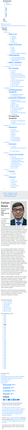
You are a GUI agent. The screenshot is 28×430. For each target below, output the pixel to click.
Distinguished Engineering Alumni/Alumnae (11, 378)
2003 (5, 351)
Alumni (6, 152)
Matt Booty (6, 306)
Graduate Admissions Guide (18, 124)
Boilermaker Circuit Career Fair (19, 148)
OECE (15, 194)
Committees (14, 181)
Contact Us (14, 42)
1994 (5, 365)
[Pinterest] (14, 400)
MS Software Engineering (17, 108)
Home (6, 30)
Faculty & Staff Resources (17, 86)
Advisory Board (15, 166)
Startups (13, 134)
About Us (7, 32)
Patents (13, 136)
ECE (16, 193)
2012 (5, 337)
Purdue (7, 2)
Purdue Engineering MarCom (13, 417)
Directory (13, 70)
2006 (5, 346)
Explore (7, 387)
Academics (7, 88)
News (12, 47)
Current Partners (15, 151)
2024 (5, 318)
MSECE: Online (15, 106)
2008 (5, 343)
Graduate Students (17, 98)
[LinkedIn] (16, 400)
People (6, 394)
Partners (7, 142)
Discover (7, 384)
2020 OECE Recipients (10, 196)
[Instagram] (11, 400)
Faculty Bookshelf (15, 81)
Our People (7, 66)
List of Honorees (8, 301)
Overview (13, 129)
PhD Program (14, 111)
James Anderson (8, 303)
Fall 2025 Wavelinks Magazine (18, 53)
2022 (5, 321)
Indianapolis (14, 55)
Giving (6, 169)
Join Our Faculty (15, 83)
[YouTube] (6, 9)
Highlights (13, 38)
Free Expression (12, 410)
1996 (5, 362)
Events (13, 51)
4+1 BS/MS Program (16, 96)
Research (7, 125)
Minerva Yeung (7, 311)
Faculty (13, 72)
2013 (5, 335)
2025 (5, 316)
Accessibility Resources (20, 419)
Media (12, 48)
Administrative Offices (16, 74)
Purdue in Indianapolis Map (18, 57)
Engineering (8, 4)
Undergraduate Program (17, 94)
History (13, 39)
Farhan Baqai (7, 304)
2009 (5, 341)
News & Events (15, 44)
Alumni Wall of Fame (16, 164)
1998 (5, 358)
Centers (13, 132)
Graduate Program (16, 100)
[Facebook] (6, 10)
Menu (4, 29)
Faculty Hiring (14, 185)
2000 (5, 355)
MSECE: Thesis (15, 105)
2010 (5, 340)
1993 (5, 366)
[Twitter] (6, 12)
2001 (5, 354)
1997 (5, 360)
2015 (5, 332)
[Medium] (6, 15)
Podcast (13, 50)
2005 (5, 348)
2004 (5, 349)
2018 (5, 327)
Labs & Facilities (15, 137)
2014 (5, 333)
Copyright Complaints (14, 412)
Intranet (7, 175)
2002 (5, 352)
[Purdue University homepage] (6, 24)
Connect (7, 390)
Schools (13, 182)
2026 (5, 315)
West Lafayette (15, 62)
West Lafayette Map (16, 65)
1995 (5, 363)
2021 (5, 323)
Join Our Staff (14, 85)
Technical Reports (15, 140)
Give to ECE (14, 168)
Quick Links (7, 1)
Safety (13, 41)
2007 (5, 344)
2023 (5, 319)
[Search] (4, 20)
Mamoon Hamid (7, 307)
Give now (13, 173)
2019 (5, 326)
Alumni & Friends (16, 154)
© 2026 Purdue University (8, 407)
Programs (13, 184)
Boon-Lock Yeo (7, 309)
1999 (5, 357)
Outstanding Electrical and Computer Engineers (12, 376)
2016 (5, 330)
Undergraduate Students (15, 91)
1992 (5, 368)
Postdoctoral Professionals (18, 75)
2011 (5, 338)
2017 (5, 329)
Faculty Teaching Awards (17, 80)
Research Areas (15, 131)
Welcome (13, 36)
